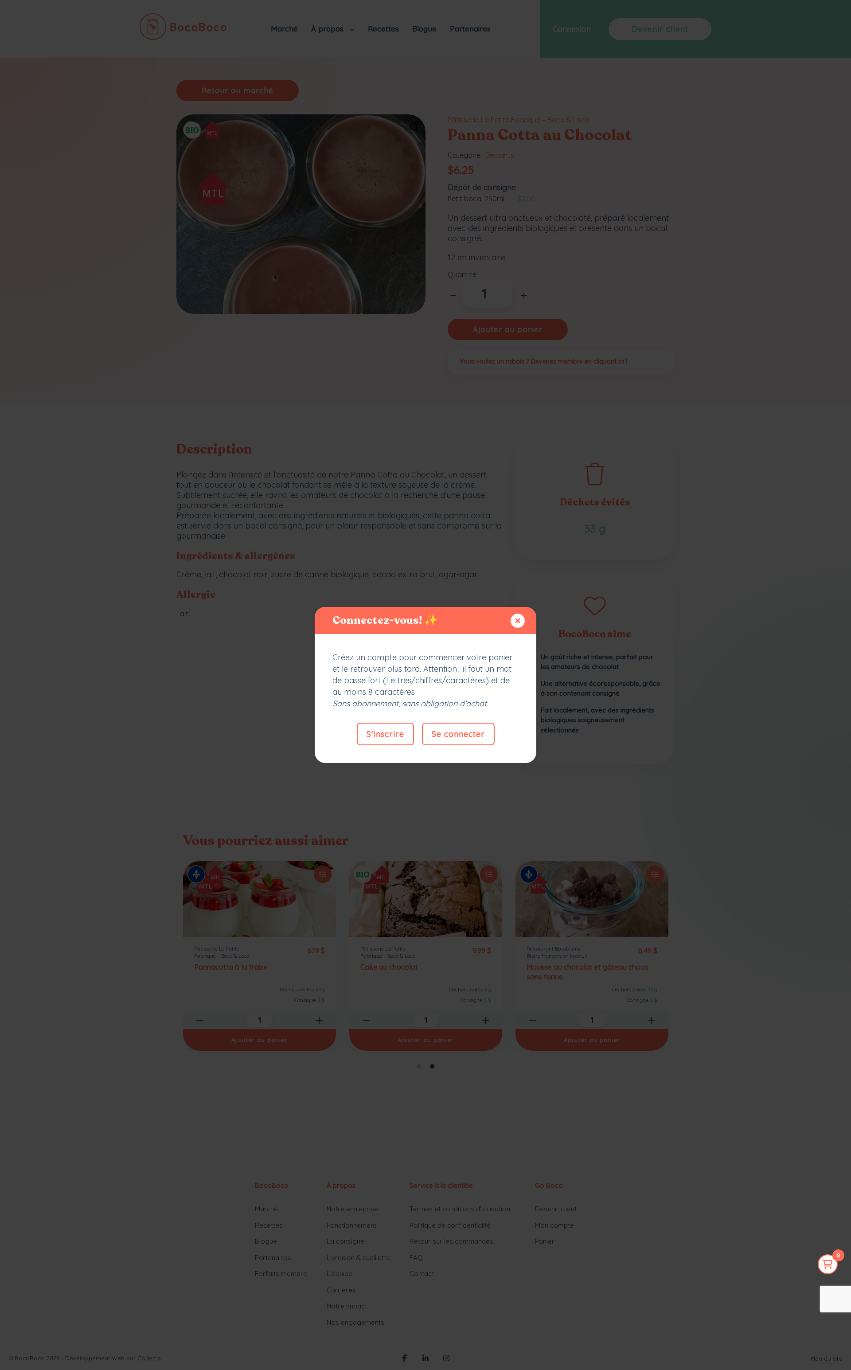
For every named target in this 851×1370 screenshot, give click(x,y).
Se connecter (458, 734)
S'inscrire (385, 734)
